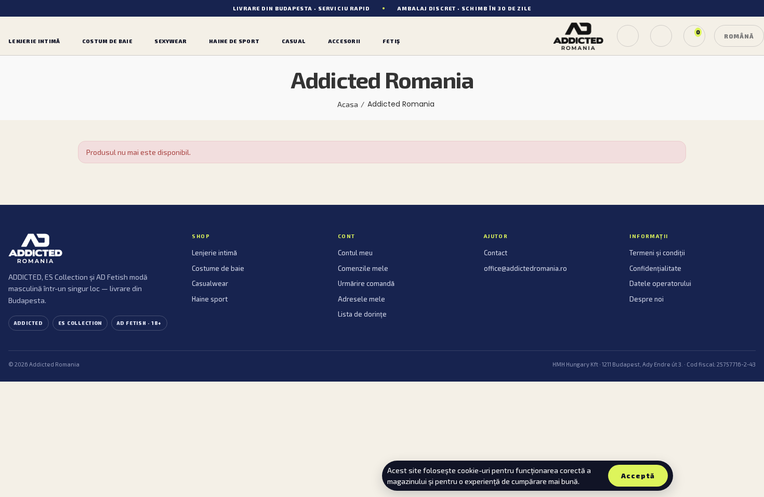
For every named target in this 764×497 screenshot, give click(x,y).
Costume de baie (218, 268)
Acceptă (638, 476)
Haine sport (210, 299)
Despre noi (646, 299)
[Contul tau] (661, 36)
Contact (495, 252)
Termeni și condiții (657, 252)
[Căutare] (628, 36)
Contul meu (355, 252)
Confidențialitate (655, 268)
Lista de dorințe (362, 314)
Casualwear (210, 283)
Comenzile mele (363, 268)
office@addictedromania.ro (525, 268)
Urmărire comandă (366, 283)
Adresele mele (361, 299)
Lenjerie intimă (214, 252)
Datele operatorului (660, 283)
